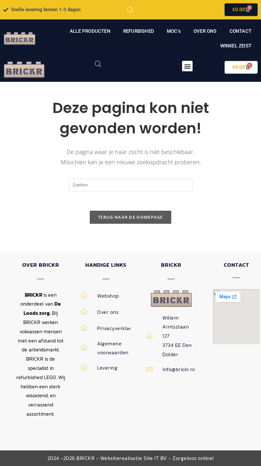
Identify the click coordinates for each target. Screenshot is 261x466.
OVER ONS (205, 31)
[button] (187, 66)
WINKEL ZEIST (235, 46)
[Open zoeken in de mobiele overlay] (130, 10)
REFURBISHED (138, 31)
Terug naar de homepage (130, 217)
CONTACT (240, 31)
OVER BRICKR (40, 265)
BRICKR (171, 265)
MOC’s (174, 31)
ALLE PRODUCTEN (90, 31)
